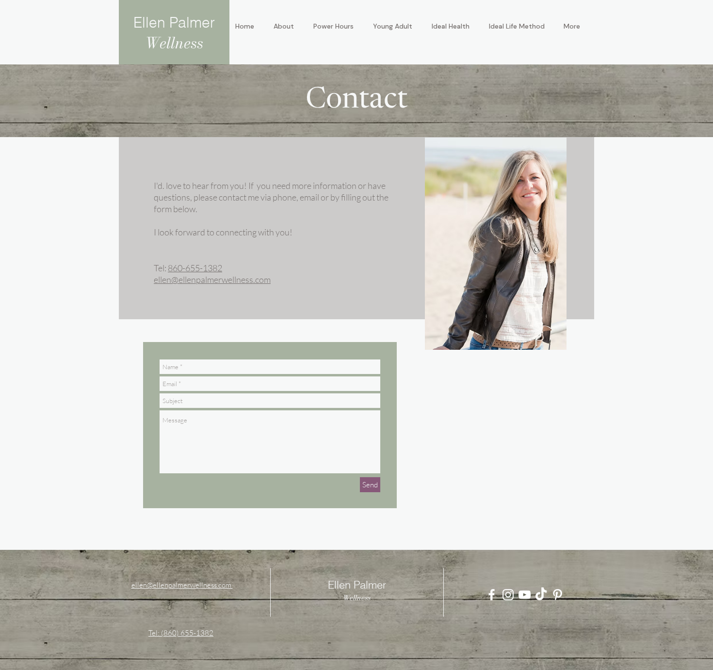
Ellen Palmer (174, 22)
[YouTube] (524, 594)
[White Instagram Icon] (508, 594)
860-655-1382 (195, 268)
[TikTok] (541, 594)
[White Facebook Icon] (491, 594)
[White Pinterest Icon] (557, 594)
